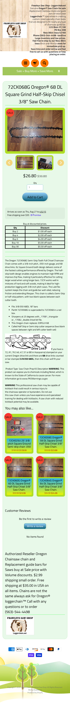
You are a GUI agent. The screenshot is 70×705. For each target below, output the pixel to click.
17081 (44, 316)
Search (35, 664)
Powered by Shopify (35, 692)
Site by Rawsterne (35, 689)
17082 (18, 319)
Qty (35, 183)
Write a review (35, 526)
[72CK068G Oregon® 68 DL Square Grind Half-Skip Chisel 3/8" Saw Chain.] (25, 162)
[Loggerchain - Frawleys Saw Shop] (15, 30)
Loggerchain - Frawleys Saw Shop (34, 687)
